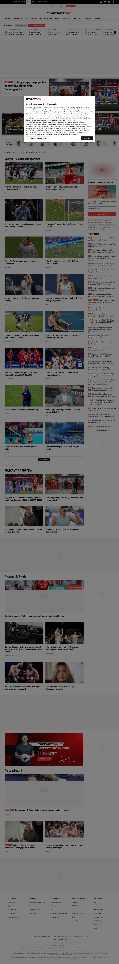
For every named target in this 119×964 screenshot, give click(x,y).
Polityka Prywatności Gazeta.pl (50, 134)
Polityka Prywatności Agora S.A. (69, 134)
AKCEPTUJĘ (87, 138)
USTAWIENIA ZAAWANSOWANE (38, 138)
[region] (59, 119)
